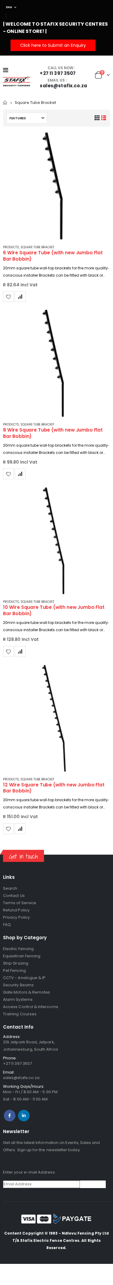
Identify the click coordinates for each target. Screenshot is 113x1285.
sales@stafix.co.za (21, 1078)
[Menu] (5, 70)
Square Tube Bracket (37, 247)
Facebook (10, 1116)
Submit (92, 1184)
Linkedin (24, 1116)
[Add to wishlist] (8, 296)
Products (11, 247)
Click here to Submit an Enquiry (53, 45)
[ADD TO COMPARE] (20, 296)
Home (5, 102)
